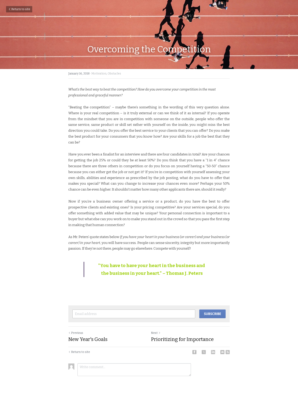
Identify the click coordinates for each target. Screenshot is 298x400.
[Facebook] (194, 352)
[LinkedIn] (213, 352)
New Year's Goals (87, 339)
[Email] (222, 352)
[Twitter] (204, 352)
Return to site (20, 9)
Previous (77, 333)
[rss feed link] (228, 352)
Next (154, 333)
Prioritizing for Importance (182, 339)
